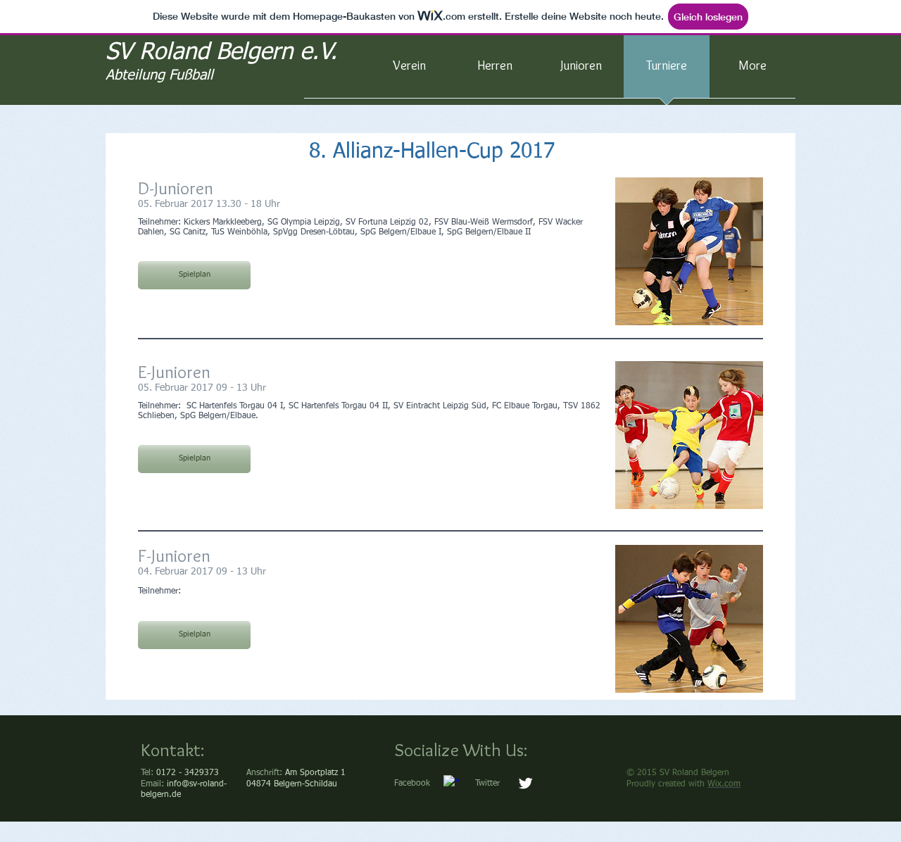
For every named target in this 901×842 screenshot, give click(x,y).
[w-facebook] (451, 783)
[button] (194, 275)
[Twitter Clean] (525, 783)
